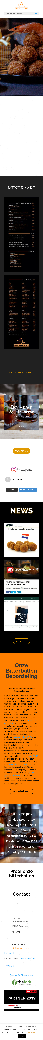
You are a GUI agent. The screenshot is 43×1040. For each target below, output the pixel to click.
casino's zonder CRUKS (28, 756)
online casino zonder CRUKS (20, 764)
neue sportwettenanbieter (19, 774)
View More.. (21, 450)
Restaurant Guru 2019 (27, 958)
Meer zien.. (21, 641)
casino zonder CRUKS (22, 737)
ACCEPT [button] (21, 1036)
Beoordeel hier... (21, 791)
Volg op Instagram (29, 489)
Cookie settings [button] (33, 1032)
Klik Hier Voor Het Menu (21, 372)
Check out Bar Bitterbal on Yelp (21, 975)
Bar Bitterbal (9, 953)
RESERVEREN (14, 68)
